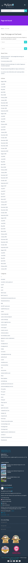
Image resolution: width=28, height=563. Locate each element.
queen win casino (4, 407)
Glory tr (2, 341)
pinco (2, 397)
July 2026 (3, 84)
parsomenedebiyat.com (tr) (7, 386)
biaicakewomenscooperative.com (8, 298)
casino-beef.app (4, 319)
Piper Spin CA (4, 402)
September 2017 (4, 183)
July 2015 (3, 252)
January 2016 (4, 236)
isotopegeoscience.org (6, 354)
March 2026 (3, 94)
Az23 (2, 290)
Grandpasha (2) (4, 343)
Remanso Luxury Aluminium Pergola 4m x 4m (15, 471)
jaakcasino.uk (4, 357)
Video (4, 512)
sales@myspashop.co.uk (6, 451)
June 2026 (3, 86)
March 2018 (3, 167)
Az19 (2, 287)
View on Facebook (3, 514)
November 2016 (4, 210)
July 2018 (3, 156)
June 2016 (3, 223)
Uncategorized (4, 429)
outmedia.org (4, 381)
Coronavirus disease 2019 (6, 61)
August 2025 (3, 113)
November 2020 (4, 140)
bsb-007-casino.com (5, 306)
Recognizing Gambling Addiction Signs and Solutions (13, 68)
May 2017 (3, 194)
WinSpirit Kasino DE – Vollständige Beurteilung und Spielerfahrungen (14, 523)
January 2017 (4, 204)
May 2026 (3, 89)
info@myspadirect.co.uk (5, 450)
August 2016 (3, 218)
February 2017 (4, 202)
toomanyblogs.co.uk (5, 424)
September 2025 (4, 111)
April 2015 (3, 260)
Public (2, 405)
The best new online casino (7, 421)
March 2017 (3, 199)
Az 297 (2, 284)
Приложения (4, 440)
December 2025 (4, 103)
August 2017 (3, 186)
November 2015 (4, 242)
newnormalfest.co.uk (5, 373)
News (2, 375)
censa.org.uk (3, 327)
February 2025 (4, 124)
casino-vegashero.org (5, 322)
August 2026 (3, 81)
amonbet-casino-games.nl (7, 282)
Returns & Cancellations (15, 557)
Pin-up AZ (3, 391)
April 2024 (3, 129)
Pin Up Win (3, 389)
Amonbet (3, 279)
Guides (2, 349)
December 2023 (4, 135)
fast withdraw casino (5, 335)
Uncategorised (4, 426)
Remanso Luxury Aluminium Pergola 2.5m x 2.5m (16, 464)
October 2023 (4, 137)
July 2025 (3, 116)
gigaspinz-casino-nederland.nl (7, 338)
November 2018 (4, 145)
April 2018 (3, 164)
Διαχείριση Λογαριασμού (6, 437)
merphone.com (4, 362)
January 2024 (4, 132)
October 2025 (4, 108)
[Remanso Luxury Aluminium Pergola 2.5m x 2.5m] (3, 466)
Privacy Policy (7, 557)
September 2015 (4, 247)
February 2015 (4, 266)
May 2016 (3, 226)
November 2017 (4, 177)
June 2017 (3, 191)
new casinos (3, 370)
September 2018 (4, 151)
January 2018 (4, 172)
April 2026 (3, 92)
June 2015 (3, 255)
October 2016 (4, 212)
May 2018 (3, 161)
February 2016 (4, 234)
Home (2, 28)
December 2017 (4, 175)
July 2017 (3, 188)
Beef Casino (3, 292)
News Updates (4, 378)
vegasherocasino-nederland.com (8, 432)
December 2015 (4, 239)
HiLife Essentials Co (8, 487)
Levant (2, 359)
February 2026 (4, 97)
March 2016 (3, 231)
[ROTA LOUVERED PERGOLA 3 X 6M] (3, 479)
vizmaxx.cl (3, 434)
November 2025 (4, 105)
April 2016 (3, 228)
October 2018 (4, 148)
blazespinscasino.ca (5, 300)
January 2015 (4, 269)
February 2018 (4, 169)
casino (2, 311)
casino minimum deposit (6, 316)
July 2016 (3, 220)
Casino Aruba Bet (4, 314)
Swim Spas (3, 418)
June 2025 (3, 119)
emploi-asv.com (4, 330)
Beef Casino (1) (4, 295)
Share (8, 514)
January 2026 (4, 100)
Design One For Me (14, 559)
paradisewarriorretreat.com (7, 383)
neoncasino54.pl (4, 365)
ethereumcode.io (4, 333)
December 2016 (4, 207)
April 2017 (3, 196)
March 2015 (3, 263)
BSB (2, 303)
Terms (3, 557)
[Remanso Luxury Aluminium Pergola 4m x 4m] (3, 473)
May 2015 (3, 258)
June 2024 (3, 127)
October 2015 (4, 244)
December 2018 (4, 143)
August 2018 (3, 153)
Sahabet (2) (3, 413)
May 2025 (3, 121)
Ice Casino (3, 351)
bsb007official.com (5, 308)
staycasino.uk (4, 416)
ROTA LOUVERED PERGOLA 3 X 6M (13, 477)
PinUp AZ (3, 399)
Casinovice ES (4, 324)
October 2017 (4, 180)
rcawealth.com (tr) (5, 410)
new (2, 367)
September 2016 (4, 215)
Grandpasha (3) (4, 346)
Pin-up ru (3, 394)
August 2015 (3, 250)
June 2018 (3, 159)
